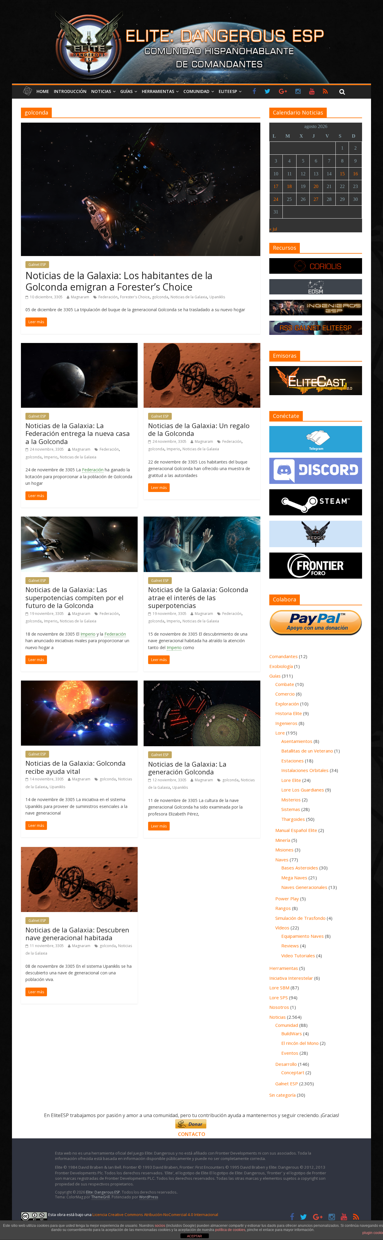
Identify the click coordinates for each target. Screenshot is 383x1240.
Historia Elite (288, 713)
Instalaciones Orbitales (305, 770)
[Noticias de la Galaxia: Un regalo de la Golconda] (202, 346)
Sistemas (290, 809)
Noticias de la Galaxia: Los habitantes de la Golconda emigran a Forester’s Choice (118, 281)
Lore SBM (279, 988)
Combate (284, 684)
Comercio (285, 694)
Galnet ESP (37, 264)
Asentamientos (296, 741)
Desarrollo (286, 1064)
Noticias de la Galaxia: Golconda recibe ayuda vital (75, 767)
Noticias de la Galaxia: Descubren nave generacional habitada (77, 933)
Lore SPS (278, 997)
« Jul (273, 229)
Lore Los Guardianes (302, 790)
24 (275, 199)
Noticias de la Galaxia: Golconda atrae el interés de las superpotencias (198, 597)
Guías (126, 91)
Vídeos (282, 928)
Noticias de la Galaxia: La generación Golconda (187, 767)
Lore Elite (291, 780)
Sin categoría (282, 1095)
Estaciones (292, 761)
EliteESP (228, 91)
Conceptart (292, 1072)
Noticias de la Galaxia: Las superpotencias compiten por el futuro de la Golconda (74, 597)
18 (289, 186)
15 (342, 173)
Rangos (283, 908)
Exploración (287, 704)
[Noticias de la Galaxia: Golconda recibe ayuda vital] (79, 684)
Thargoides (293, 819)
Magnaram (80, 297)
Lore (280, 733)
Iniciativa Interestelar (291, 978)
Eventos (289, 1053)
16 (355, 173)
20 (316, 186)
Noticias (101, 91)
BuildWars (291, 1033)
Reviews (290, 946)
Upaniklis (217, 297)
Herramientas (158, 91)
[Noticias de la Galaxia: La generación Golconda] (202, 684)
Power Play (287, 899)
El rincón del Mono (300, 1043)
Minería (282, 840)
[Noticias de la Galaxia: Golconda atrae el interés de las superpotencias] (202, 520)
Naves (281, 860)
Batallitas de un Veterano (307, 751)
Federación (108, 297)
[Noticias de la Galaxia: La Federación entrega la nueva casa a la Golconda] (79, 346)
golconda (160, 297)
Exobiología (281, 666)
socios (160, 1226)
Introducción (70, 91)
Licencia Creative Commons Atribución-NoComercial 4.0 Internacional (155, 1214)
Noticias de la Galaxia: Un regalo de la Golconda (199, 429)
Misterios (291, 800)
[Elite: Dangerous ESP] (191, 10)
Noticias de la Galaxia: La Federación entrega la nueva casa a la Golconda (77, 433)
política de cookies (230, 1230)
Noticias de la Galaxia (189, 297)
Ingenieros (286, 723)
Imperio (50, 457)
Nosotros (279, 1007)
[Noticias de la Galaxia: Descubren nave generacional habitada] (79, 850)
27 (316, 199)
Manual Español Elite (296, 830)
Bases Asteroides (299, 868)
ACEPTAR (194, 1236)
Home (43, 91)
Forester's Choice (135, 297)
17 (275, 186)
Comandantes (283, 656)
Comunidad (196, 91)
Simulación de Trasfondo (300, 918)
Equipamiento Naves (302, 936)
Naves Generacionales (304, 887)
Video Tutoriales (298, 955)
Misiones (284, 850)
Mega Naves (294, 878)
